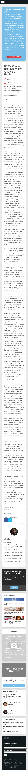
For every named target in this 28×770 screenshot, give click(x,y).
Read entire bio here (13, 563)
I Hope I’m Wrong (12, 710)
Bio (16, 760)
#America (22, 523)
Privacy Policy (7, 760)
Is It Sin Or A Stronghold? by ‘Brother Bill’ (15, 726)
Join (14, 685)
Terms (13, 760)
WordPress (16, 765)
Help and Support (14, 759)
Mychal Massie (7, 542)
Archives (9, 82)
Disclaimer (6, 759)
